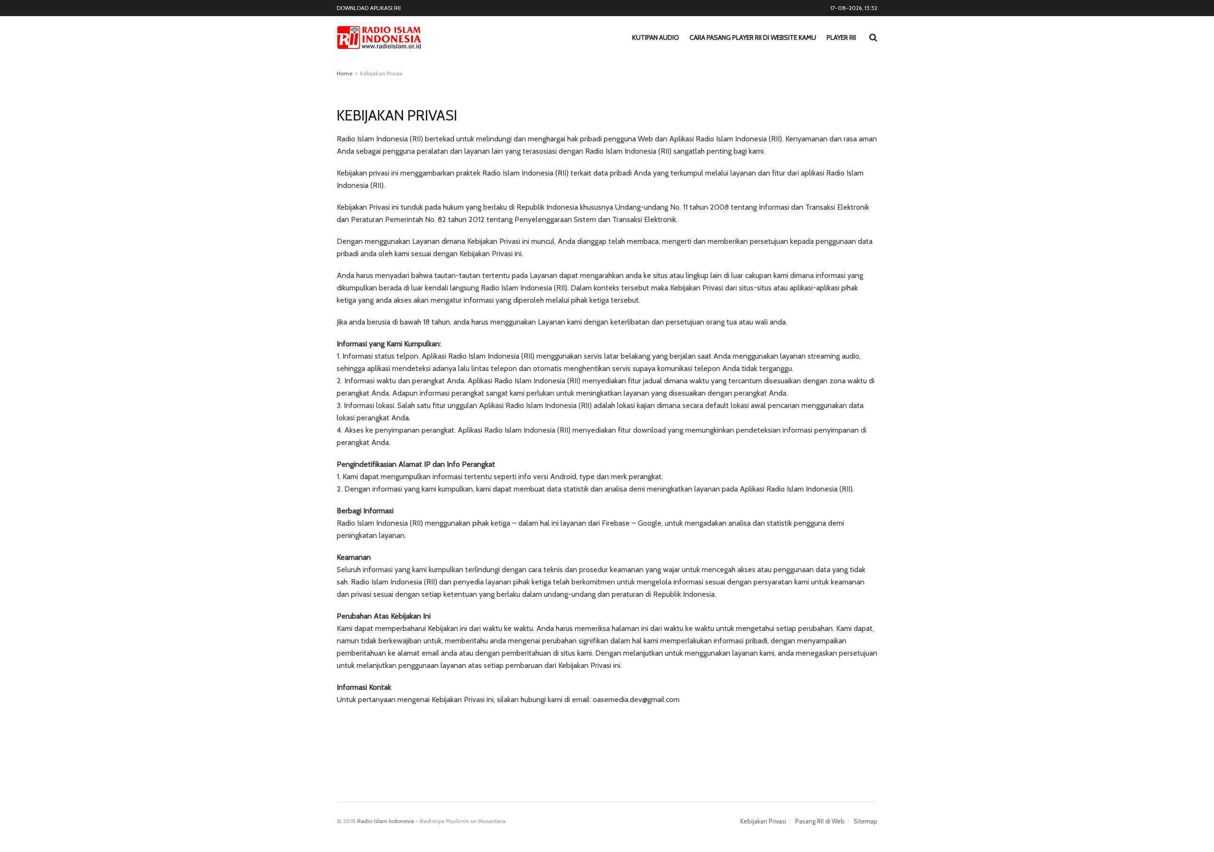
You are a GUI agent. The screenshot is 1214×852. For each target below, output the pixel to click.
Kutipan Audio (655, 37)
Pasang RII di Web (820, 821)
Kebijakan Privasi (381, 73)
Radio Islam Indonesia (385, 820)
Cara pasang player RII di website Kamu (753, 37)
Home (344, 73)
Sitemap (865, 821)
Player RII (841, 37)
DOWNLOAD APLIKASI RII (369, 7)
